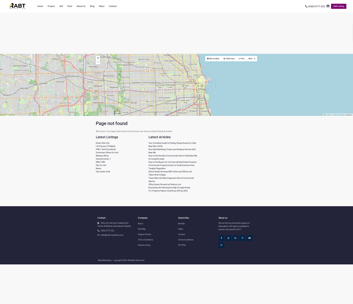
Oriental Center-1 (103, 159)
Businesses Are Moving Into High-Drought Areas (169, 187)
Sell (61, 6)
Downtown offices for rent (107, 152)
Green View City (102, 143)
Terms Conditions (145, 240)
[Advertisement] (176, 33)
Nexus (98, 168)
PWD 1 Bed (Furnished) (106, 149)
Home (40, 6)
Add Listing (338, 6)
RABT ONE (100, 162)
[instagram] (221, 245)
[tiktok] (228, 238)
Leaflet (328, 115)
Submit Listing (144, 245)
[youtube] (249, 238)
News (101, 6)
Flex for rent (101, 165)
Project (51, 6)
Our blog (181, 245)
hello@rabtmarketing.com (112, 235)
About (140, 223)
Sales (180, 229)
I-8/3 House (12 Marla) (105, 146)
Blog (92, 6)
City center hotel (103, 171)
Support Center (144, 234)
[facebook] (221, 238)
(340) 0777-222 (316, 6)
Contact (113, 6)
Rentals (181, 223)
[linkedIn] (235, 238)
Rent (70, 6)
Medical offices (102, 156)
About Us (81, 6)
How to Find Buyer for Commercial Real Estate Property (172, 162)
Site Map (142, 229)
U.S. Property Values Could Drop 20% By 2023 (168, 191)
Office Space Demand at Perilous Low (165, 184)
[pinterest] (242, 238)
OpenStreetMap (338, 115)
